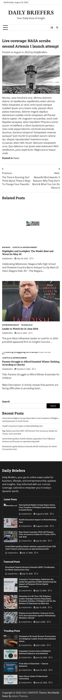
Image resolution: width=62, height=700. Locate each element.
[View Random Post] (51, 27)
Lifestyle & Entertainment (24, 247)
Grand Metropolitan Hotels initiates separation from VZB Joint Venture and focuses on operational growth (28, 440)
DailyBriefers (40, 52)
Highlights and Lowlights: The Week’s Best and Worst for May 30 (27, 253)
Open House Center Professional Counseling (33, 677)
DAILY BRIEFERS (31, 12)
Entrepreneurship (10, 325)
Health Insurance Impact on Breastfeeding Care (22, 426)
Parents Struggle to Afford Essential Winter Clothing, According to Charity (31, 363)
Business (6, 247)
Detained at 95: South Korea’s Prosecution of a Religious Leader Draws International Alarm (37, 638)
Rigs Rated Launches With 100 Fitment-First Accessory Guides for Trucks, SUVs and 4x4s (37, 534)
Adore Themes (20, 696)
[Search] (57, 27)
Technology (27, 325)
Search (6, 401)
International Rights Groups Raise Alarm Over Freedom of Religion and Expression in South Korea (37, 507)
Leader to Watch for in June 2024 (20, 328)
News (16, 158)
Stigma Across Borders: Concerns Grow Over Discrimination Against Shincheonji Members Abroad (37, 615)
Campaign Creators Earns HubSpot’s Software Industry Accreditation (35, 652)
